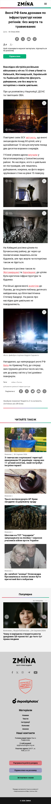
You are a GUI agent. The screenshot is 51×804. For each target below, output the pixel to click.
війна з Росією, (17, 382)
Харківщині (29, 272)
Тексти (26, 718)
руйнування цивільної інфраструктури (16, 386)
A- (11, 44)
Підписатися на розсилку (25, 770)
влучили (32, 154)
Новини (25, 715)
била (6, 365)
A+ (5, 44)
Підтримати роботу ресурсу (25, 763)
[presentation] (7, 617)
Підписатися (14, 56)
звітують (31, 137)
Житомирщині (11, 272)
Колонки (25, 725)
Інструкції (25, 722)
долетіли (34, 285)
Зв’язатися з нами (25, 777)
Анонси (25, 729)
